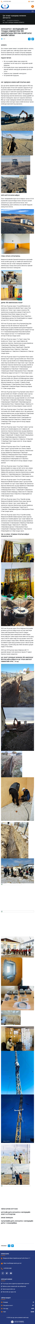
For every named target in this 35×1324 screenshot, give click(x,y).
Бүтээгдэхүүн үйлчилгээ (13, 20)
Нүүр (4, 20)
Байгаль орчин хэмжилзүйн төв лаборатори (14, 1286)
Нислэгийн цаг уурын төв (9, 1292)
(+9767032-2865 (7, 1)
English (32, 1)
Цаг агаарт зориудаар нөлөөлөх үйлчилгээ (13, 22)
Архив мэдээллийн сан (8, 1289)
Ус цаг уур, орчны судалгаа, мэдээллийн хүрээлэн (15, 1283)
